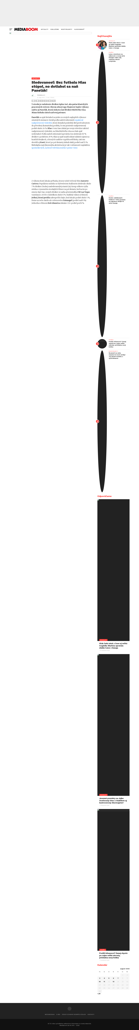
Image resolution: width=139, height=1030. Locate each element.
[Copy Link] (54, 101)
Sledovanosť (79, 29)
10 (100, 981)
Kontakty (91, 1014)
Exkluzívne (54, 29)
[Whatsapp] (42, 101)
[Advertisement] (69, 13)
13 (113, 981)
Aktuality (44, 29)
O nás (58, 1014)
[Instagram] (46, 101)
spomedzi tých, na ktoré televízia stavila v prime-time (54, 148)
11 (104, 981)
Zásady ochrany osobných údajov (74, 1014)
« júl (98, 993)
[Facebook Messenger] (38, 101)
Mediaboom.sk (50, 1014)
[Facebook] (34, 101)
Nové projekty (66, 29)
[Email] (50, 101)
